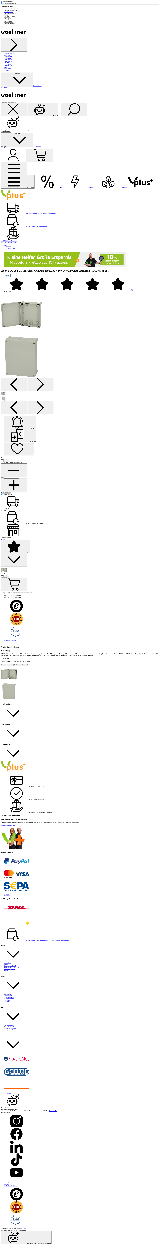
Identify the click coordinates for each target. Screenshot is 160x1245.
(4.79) (27, 552)
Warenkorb (7, 18)
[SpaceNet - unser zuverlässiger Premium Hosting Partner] (16, 1065)
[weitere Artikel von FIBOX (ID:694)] (7, 277)
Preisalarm (32, 428)
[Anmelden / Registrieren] (13, 161)
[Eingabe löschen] (14, 109)
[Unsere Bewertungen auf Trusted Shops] (16, 612)
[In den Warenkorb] (14, 584)
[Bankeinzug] (16, 892)
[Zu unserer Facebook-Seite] (16, 1140)
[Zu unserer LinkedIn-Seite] (16, 1152)
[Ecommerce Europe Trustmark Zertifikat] (16, 637)
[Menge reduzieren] (14, 485)
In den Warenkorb (5, 492)
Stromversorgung (8, 59)
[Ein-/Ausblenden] (14, 560)
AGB (5, 1181)
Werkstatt (6, 62)
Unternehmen (7, 963)
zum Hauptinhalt (8, 12)
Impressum (7, 1184)
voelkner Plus (7, 68)
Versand (6, 461)
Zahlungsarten (8, 994)
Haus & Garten (8, 56)
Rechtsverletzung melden (10, 1028)
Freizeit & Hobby (8, 65)
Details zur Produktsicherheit (21, 665)
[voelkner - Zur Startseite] (13, 37)
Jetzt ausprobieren (5, 131)
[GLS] (16, 926)
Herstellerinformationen (6, 665)
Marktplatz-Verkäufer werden (12, 967)
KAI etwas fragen (5, 1112)
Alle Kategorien (8, 21)
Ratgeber (6, 1001)
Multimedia (7, 55)
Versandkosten (8, 995)
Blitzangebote (92, 187)
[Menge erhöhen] (14, 470)
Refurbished (7, 70)
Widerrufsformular (9, 998)
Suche (6, 15)
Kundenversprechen (9, 969)
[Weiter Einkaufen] (14, 45)
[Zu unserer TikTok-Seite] (16, 1165)
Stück (2, 477)
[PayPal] (16, 866)
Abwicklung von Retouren (11, 1026)
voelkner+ (6, 964)
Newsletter (7, 1000)
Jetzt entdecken (53, 1111)
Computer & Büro (9, 53)
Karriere (6, 970)
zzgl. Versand (23, 1228)
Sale (61, 187)
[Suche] (74, 109)
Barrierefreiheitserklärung (10, 1186)
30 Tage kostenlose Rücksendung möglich (37, 226)
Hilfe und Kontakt (9, 1025)
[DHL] (16, 913)
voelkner (3, 539)
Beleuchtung (7, 58)
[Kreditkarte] (16, 879)
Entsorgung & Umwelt (10, 640)
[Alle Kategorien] (14, 168)
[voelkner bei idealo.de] (16, 1090)
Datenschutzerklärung (10, 1183)
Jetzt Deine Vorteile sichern (8, 825)
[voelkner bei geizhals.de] (16, 1077)
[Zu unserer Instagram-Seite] (16, 1127)
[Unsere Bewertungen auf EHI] (16, 625)
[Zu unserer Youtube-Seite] (16, 1178)
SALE (5, 67)
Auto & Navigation (9, 61)
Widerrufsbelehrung (9, 997)
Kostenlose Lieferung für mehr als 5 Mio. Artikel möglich (41, 213)
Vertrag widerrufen (9, 1029)
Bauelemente (7, 64)
